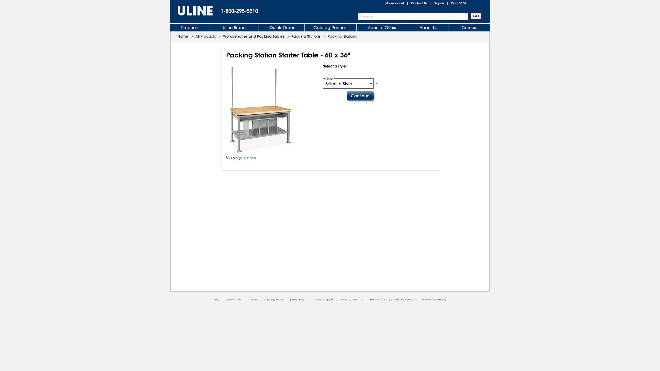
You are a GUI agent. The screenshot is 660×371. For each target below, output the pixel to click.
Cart (458, 3)
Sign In (439, 3)
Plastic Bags (297, 299)
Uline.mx (357, 299)
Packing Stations (305, 36)
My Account (394, 3)
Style (329, 79)
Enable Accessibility (434, 299)
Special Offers (382, 27)
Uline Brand (234, 27)
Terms (385, 299)
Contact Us (419, 3)
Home (183, 36)
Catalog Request (331, 27)
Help (217, 299)
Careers (469, 27)
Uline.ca (345, 299)
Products (190, 27)
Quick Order (281, 27)
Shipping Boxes (273, 299)
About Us (428, 27)
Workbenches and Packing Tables (253, 36)
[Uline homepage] (191, 10)
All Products (205, 36)
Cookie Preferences (403, 299)
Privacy (374, 299)
